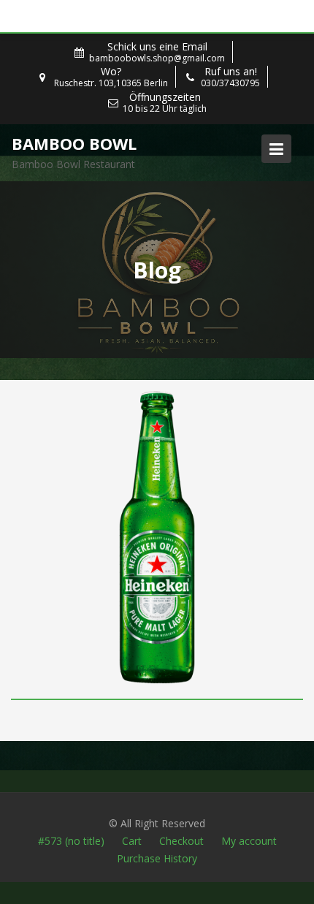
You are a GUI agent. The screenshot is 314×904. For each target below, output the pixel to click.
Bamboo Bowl (74, 143)
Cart (132, 841)
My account (249, 841)
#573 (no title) (71, 841)
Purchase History (157, 858)
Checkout (181, 841)
